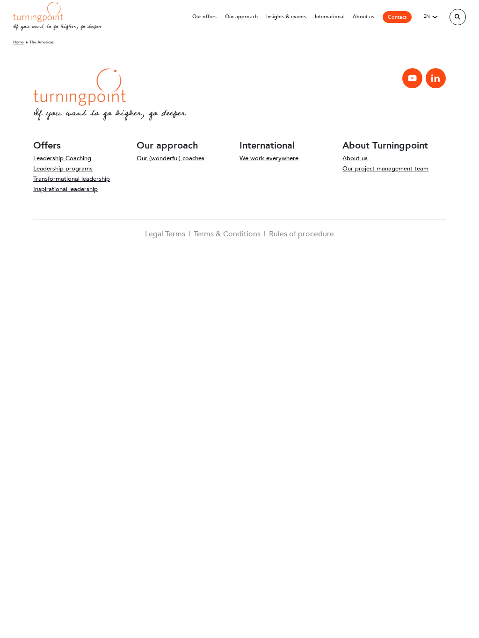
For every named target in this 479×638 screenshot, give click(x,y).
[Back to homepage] (38, 11)
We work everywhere (269, 158)
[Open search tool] (458, 17)
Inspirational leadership (65, 189)
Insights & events (286, 16)
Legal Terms (165, 234)
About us (355, 158)
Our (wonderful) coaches (170, 158)
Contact (397, 17)
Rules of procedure (301, 234)
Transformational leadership (71, 179)
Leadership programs (63, 168)
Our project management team (385, 168)
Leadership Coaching (62, 158)
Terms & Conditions (227, 234)
